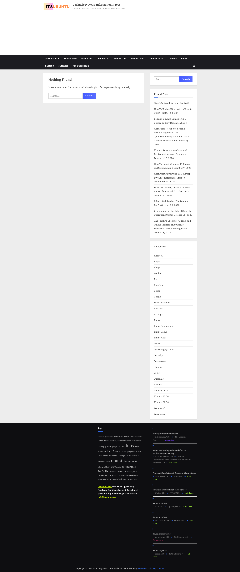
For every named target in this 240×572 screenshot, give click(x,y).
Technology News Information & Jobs (97, 5)
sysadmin (101, 462)
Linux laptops (126, 452)
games (139, 440)
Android (158, 255)
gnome (108, 446)
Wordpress (159, 413)
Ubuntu (117, 58)
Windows (111, 479)
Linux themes (103, 455)
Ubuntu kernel (103, 476)
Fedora (126, 440)
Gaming (101, 446)
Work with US (52, 58)
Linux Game (160, 331)
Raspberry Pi (134, 455)
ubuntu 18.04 (161, 390)
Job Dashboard (81, 65)
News (157, 343)
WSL (135, 479)
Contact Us (102, 58)
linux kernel (114, 451)
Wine (131, 480)
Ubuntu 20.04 (137, 58)
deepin (106, 440)
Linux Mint (160, 337)
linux (129, 445)
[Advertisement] (120, 31)
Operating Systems (164, 349)
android (101, 437)
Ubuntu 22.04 (156, 58)
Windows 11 (160, 407)
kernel (121, 446)
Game (157, 290)
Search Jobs (70, 58)
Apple (157, 261)
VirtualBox (102, 479)
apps (106, 437)
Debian (158, 273)
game (134, 440)
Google (157, 296)
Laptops (49, 65)
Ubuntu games (132, 472)
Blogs (157, 267)
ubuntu (118, 460)
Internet (158, 308)
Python (125, 455)
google (114, 447)
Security (158, 355)
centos (112, 436)
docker (120, 440)
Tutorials (63, 65)
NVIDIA (119, 456)
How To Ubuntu (162, 302)
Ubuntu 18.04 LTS (106, 467)
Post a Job (86, 58)
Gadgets (158, 284)
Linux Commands (163, 325)
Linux (184, 58)
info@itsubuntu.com (107, 497)
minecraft (112, 456)
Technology (160, 361)
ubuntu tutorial (132, 476)
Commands (137, 437)
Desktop (113, 440)
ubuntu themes (117, 475)
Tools (157, 372)
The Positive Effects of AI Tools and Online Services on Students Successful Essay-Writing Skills (172, 224)
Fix (155, 279)
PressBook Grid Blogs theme (151, 568)
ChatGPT (119, 437)
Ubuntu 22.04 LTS (117, 471)
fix (130, 440)
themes (108, 461)
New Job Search (162, 103)
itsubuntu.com (105, 486)
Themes (172, 58)
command (128, 436)
